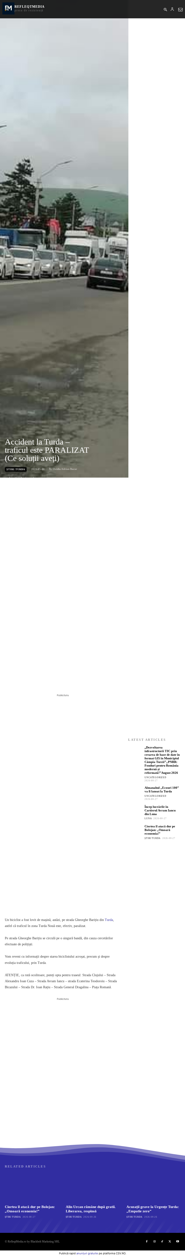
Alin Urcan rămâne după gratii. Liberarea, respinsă (91, 1209)
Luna (148, 818)
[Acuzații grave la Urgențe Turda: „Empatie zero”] (153, 1187)
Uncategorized (155, 777)
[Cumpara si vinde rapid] (154, 915)
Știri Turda (16, 469)
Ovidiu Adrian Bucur (65, 468)
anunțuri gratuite (87, 1253)
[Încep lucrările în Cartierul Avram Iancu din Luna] (135, 812)
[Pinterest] (60, 681)
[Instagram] (154, 1241)
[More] (83, 681)
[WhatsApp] (71, 681)
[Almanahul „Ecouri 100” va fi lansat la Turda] (135, 793)
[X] (49, 681)
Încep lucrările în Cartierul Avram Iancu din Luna (160, 810)
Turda (109, 920)
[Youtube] (177, 1241)
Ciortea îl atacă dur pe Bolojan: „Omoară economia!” (160, 829)
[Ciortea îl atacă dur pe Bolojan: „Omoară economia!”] (135, 832)
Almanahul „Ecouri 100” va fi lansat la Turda (162, 789)
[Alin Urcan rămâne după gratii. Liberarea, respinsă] (92, 1187)
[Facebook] (38, 681)
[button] (165, 10)
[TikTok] (162, 1241)
